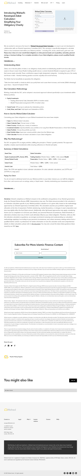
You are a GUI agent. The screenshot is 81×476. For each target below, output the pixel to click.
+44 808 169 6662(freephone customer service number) (8, 427)
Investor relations (36, 420)
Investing (20, 3)
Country (17, 249)
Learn (63, 3)
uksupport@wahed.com (9, 423)
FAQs (57, 419)
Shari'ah (36, 3)
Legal (19, 419)
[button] (28, 2)
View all (73, 380)
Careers (48, 419)
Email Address (45, 249)
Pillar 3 (28, 419)
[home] (10, 3)
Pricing (57, 3)
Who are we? (44, 3)
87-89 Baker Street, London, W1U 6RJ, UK (9, 433)
